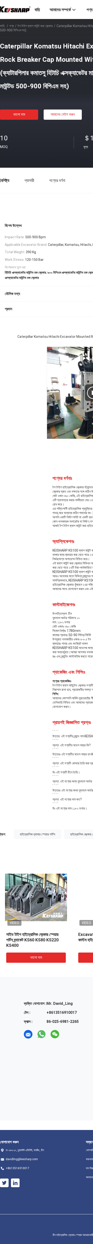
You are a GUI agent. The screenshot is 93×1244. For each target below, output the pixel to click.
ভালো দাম (19, 114)
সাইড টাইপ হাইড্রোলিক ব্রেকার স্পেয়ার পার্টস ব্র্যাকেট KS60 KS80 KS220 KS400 (32, 940)
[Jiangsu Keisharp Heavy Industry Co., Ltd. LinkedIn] (15, 1183)
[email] (28, 1034)
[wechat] (55, 1034)
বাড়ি (2, 26)
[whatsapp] (41, 1034)
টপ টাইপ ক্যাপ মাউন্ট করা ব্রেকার (35, 26)
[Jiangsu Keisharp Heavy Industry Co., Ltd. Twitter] (4, 1183)
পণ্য (11, 26)
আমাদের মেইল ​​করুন (63, 114)
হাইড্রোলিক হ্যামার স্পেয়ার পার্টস (37, 834)
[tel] (68, 1034)
